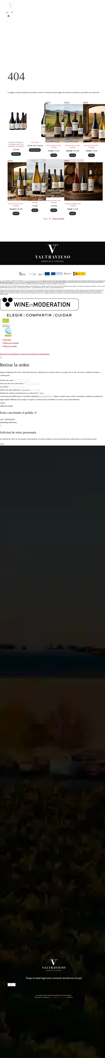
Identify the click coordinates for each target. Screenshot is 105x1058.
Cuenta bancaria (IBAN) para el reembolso (19, 396)
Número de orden (7, 380)
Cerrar (2, 444)
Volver (2, 419)
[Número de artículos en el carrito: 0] (6, 20)
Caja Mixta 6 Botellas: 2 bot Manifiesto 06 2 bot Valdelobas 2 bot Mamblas (16, 144)
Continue (3, 403)
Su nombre (4, 387)
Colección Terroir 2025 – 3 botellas (91, 146)
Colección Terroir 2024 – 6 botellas (72, 146)
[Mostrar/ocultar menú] (7, 21)
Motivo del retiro (10, 390)
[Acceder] (8, 16)
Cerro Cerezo (35, 142)
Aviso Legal (51, 997)
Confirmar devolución (9, 419)
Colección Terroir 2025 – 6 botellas (16, 204)
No (13, 984)
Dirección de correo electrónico (12, 383)
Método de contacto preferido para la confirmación (19, 393)
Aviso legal (7, 340)
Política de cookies (10, 346)
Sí (9, 984)
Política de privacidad (11, 343)
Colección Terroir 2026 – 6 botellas (54, 201)
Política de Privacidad (62, 997)
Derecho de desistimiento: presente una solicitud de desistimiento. (25, 354)
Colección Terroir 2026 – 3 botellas (35, 201)
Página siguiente (58, 218)
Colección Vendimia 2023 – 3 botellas (73, 204)
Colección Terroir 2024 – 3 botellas (54, 146)
